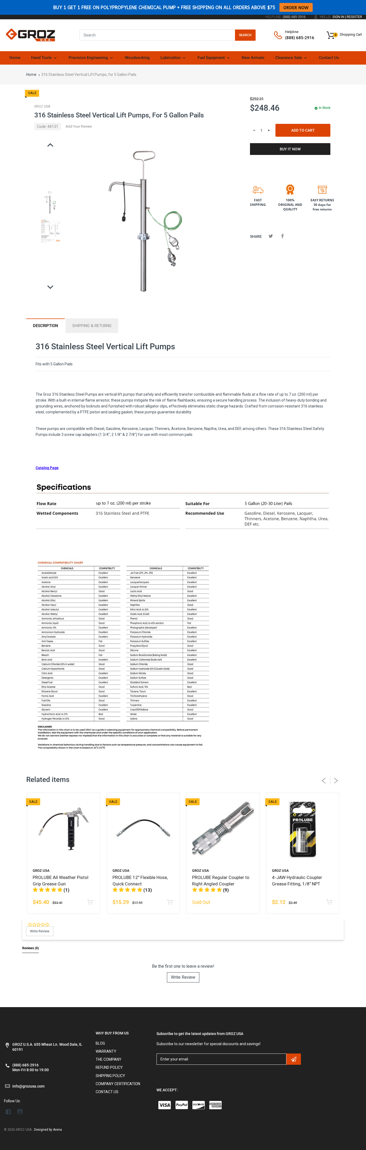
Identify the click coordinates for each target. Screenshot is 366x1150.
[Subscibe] (293, 1059)
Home (31, 74)
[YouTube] (20, 1111)
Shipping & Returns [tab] (91, 325)
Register (354, 17)
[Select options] (329, 902)
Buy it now (290, 149)
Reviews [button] (30, 948)
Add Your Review (79, 126)
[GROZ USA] (30, 35)
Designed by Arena (48, 1130)
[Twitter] (270, 236)
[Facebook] (282, 236)
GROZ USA (42, 106)
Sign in (338, 17)
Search (245, 35)
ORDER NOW (296, 7)
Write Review (183, 977)
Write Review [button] (39, 931)
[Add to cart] (90, 902)
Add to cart (303, 130)
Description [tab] (45, 325)
